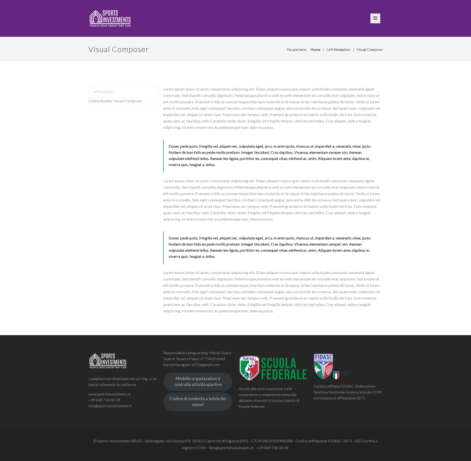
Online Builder (101, 100)
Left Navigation (338, 49)
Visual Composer (370, 49)
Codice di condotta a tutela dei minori (198, 401)
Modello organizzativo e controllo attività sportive (198, 381)
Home (315, 49)
